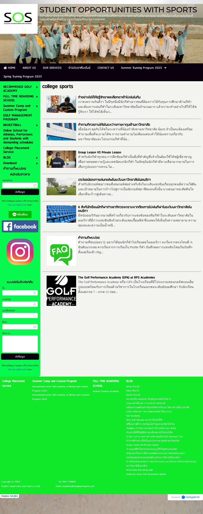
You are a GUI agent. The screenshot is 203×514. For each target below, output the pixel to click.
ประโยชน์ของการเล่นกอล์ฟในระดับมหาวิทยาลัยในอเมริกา (114, 180)
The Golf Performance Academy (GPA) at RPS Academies (116, 277)
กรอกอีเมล (7, 180)
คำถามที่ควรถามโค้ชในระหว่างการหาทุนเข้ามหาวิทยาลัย (114, 125)
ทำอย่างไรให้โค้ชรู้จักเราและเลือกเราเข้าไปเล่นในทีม (109, 97)
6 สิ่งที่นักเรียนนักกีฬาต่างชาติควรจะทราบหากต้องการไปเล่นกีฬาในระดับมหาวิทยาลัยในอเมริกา (135, 209)
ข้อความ (6, 333)
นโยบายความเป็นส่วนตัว (17, 205)
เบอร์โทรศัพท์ (8, 311)
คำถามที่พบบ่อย (89, 238)
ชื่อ (3, 288)
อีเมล (4, 322)
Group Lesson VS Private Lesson (99, 152)
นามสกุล (6, 299)
